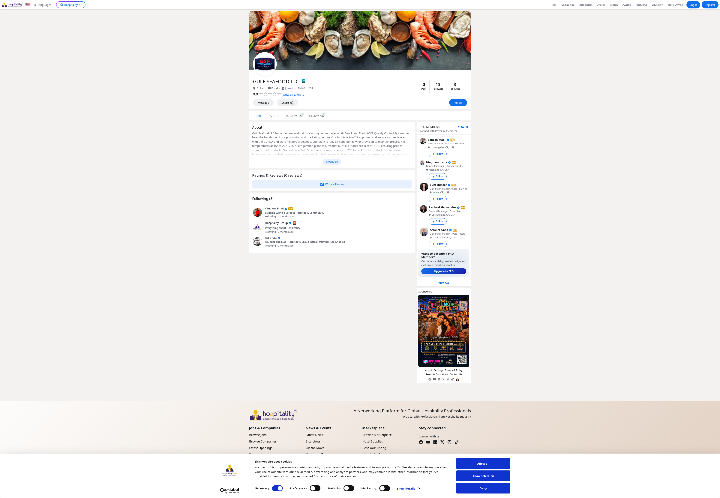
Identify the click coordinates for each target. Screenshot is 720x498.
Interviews (641, 4)
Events (614, 4)
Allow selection (483, 476)
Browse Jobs (258, 435)
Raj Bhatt (271, 237)
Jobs (554, 4)
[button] (257, 212)
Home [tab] (258, 116)
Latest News (314, 435)
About (428, 370)
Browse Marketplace (377, 435)
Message (263, 102)
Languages (44, 5)
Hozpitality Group (276, 223)
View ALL (443, 282)
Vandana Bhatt (274, 208)
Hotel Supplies (372, 441)
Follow (458, 102)
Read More (332, 162)
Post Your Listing (374, 448)
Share (285, 102)
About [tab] (274, 116)
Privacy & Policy (454, 370)
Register (710, 5)
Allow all (483, 463)
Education (657, 4)
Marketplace (585, 4)
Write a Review (334, 184)
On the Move (315, 448)
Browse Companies (263, 441)
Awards (626, 4)
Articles (601, 4)
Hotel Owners (675, 4)
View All (463, 126)
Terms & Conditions (437, 374)
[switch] (315, 488)
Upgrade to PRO (444, 271)
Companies (567, 4)
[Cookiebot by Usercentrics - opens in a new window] (229, 491)
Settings (438, 370)
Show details (406, 488)
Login (693, 5)
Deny (483, 488)
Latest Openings (260, 448)
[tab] (294, 115)
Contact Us (456, 374)
